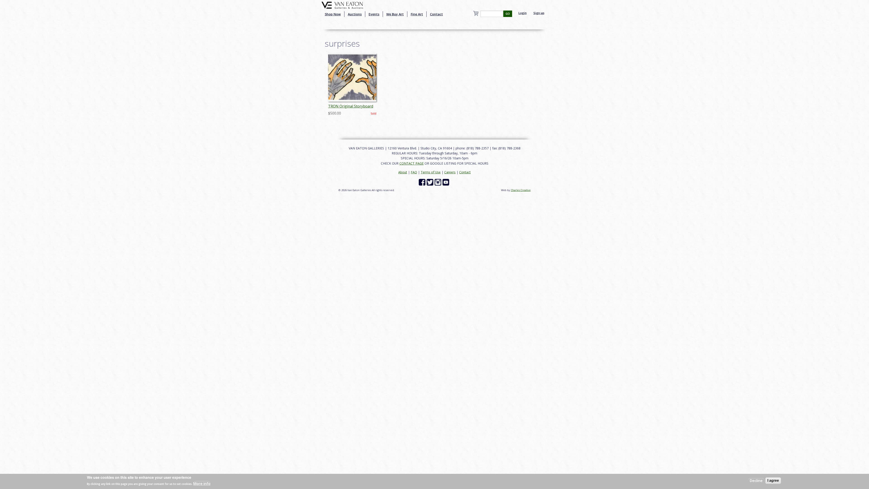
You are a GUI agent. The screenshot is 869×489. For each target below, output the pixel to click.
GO (508, 14)
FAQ (414, 172)
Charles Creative (521, 190)
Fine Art (417, 14)
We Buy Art (395, 14)
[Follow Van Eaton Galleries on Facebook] (423, 182)
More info (201, 483)
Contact (436, 14)
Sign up (538, 13)
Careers (450, 172)
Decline (756, 480)
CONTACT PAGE (411, 163)
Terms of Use (431, 172)
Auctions (355, 14)
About (402, 172)
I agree (773, 480)
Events (374, 14)
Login (522, 13)
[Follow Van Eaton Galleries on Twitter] (430, 182)
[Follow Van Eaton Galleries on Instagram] (438, 182)
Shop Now (333, 14)
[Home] (342, 4)
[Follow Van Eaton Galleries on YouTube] (446, 182)
